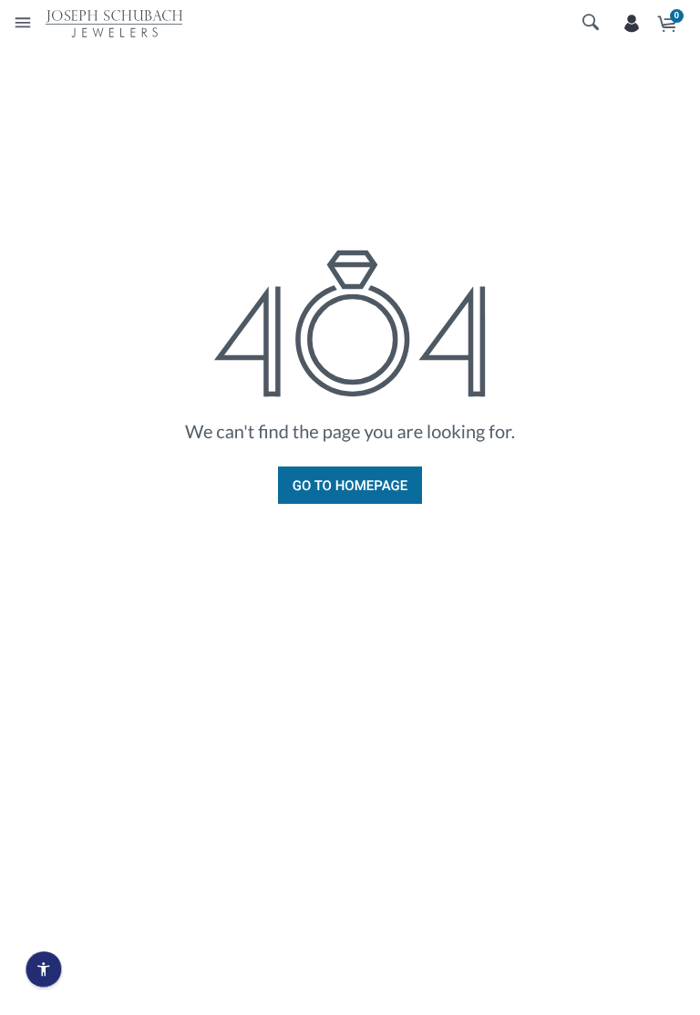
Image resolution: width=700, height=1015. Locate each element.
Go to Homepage (350, 485)
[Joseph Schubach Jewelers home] (114, 23)
